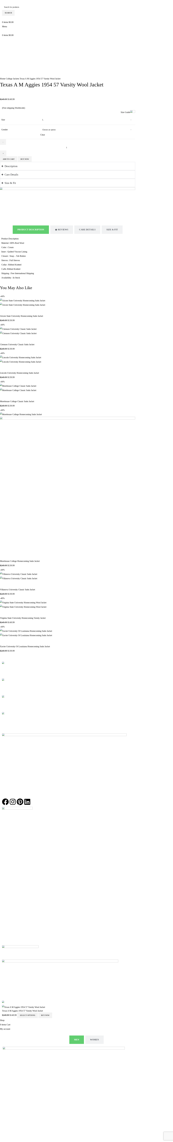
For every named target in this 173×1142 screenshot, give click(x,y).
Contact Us (7, 900)
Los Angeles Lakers (10, 831)
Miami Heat (7, 844)
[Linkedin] (27, 801)
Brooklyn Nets (8, 848)
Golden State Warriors (11, 839)
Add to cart (9, 159)
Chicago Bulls (8, 826)
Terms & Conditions (10, 891)
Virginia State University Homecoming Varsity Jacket (23, 618)
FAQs (4, 908)
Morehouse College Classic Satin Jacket (17, 401)
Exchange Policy (9, 878)
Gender (4, 129)
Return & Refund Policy (12, 882)
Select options (27, 1015)
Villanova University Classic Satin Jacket (17, 589)
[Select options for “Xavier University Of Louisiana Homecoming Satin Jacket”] (3, 641)
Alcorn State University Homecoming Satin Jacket (21, 316)
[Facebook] (5, 801)
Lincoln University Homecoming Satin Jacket (19, 373)
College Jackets (13, 78)
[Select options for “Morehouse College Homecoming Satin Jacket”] (3, 555)
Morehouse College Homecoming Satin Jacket (20, 561)
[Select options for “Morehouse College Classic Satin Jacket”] (3, 395)
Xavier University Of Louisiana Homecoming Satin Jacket (25, 646)
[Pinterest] (20, 801)
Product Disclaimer (10, 874)
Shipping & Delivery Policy (14, 887)
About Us (6, 869)
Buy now (25, 159)
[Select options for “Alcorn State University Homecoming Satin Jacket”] (3, 310)
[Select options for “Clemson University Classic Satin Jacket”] (3, 339)
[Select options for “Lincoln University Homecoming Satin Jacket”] (3, 367)
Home (3, 78)
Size (3, 120)
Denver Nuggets (9, 852)
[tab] (31, 229)
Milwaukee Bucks (10, 857)
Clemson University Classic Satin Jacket (17, 344)
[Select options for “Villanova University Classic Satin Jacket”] (3, 584)
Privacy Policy (8, 895)
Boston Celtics (8, 835)
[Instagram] (12, 801)
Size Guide (125, 112)
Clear (42, 135)
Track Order (7, 904)
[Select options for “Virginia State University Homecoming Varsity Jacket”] (3, 612)
